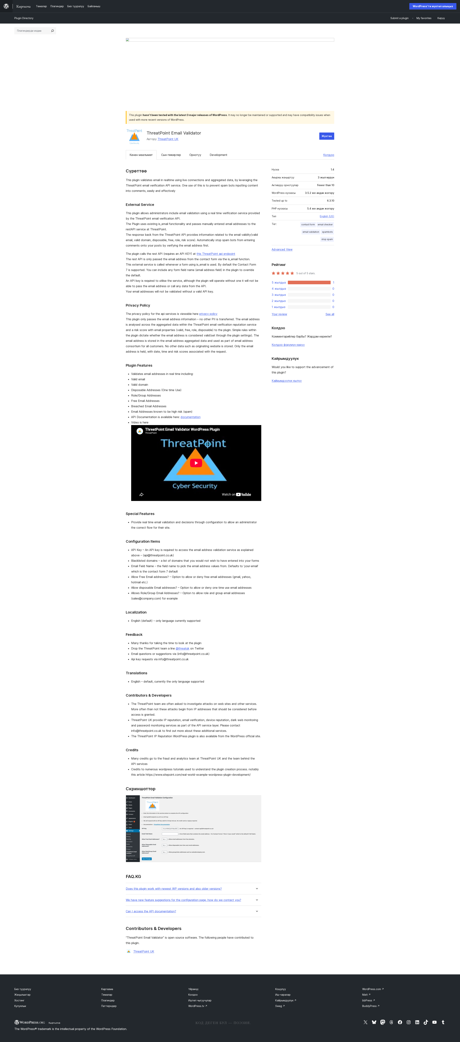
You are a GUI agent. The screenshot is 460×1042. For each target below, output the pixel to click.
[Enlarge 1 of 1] (256, 800)
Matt (366, 994)
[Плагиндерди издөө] (52, 30)
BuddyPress (371, 1005)
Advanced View (282, 249)
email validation (311, 232)
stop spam (327, 239)
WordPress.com (373, 989)
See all (330, 314)
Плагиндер (108, 1000)
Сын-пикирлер (171, 155)
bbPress (368, 1000)
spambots (327, 232)
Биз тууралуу (22, 989)
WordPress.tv (197, 1005)
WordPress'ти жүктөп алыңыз (433, 6)
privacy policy (208, 314)
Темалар (106, 994)
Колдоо (328, 155)
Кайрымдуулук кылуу (287, 380)
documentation (191, 417)
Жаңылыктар (22, 994)
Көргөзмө (107, 989)
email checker (325, 224)
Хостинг (19, 1000)
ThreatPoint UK (168, 139)
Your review (279, 314)
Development (218, 155)
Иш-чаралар (283, 994)
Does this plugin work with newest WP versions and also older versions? (174, 888)
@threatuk (182, 648)
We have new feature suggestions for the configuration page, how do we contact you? (183, 900)
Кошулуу (280, 989)
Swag (280, 1005)
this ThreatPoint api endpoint (216, 254)
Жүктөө (327, 136)
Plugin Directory (23, 18)
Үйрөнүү (193, 989)
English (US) (327, 216)
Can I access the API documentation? (151, 911)
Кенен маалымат (141, 155)
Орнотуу (195, 155)
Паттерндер (109, 1005)
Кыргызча (54, 1022)
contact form (308, 224)
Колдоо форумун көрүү (288, 344)
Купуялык (20, 1005)
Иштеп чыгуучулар (199, 1000)
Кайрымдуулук (285, 1000)
